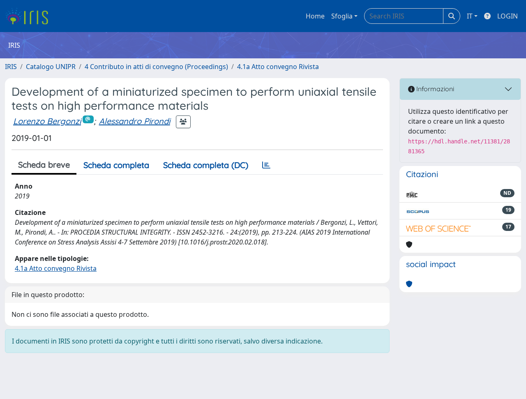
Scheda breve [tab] (44, 164)
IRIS (11, 66)
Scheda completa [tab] (116, 165)
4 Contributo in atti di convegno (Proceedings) (156, 66)
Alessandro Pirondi (134, 121)
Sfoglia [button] (342, 16)
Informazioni (434, 89)
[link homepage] (30, 16)
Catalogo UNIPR (51, 66)
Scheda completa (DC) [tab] (205, 165)
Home (315, 16)
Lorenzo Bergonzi (47, 121)
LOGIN (507, 16)
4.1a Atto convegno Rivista (278, 66)
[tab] (266, 165)
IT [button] (470, 16)
